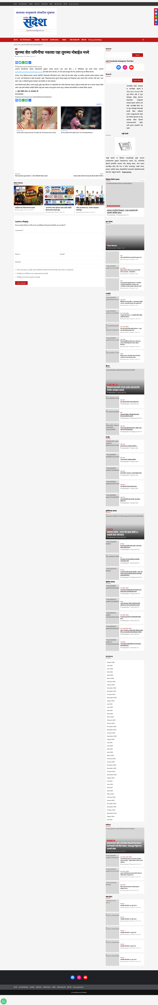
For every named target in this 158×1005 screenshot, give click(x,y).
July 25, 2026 (134, 620)
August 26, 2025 (134, 876)
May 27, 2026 (120, 537)
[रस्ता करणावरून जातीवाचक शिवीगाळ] (112, 459)
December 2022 (111, 803)
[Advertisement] (59, 152)
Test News (112, 245)
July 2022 (109, 819)
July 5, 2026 (28, 210)
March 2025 (110, 717)
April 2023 (110, 790)
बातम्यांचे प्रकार (44, 4)
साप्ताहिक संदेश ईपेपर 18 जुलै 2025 (128, 919)
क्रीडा (108, 384)
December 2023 (111, 765)
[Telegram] (156, 20)
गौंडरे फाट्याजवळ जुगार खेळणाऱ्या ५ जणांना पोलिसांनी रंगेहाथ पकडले (31, 175)
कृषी (108, 529)
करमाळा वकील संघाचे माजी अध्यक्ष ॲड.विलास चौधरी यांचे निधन (88, 175)
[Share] (156, 23)
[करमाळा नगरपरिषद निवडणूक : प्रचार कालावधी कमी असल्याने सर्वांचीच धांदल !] (125, 195)
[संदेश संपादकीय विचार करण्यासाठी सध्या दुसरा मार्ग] (112, 257)
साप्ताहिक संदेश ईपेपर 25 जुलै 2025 (128, 905)
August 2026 (110, 662)
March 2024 (110, 755)
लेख (16, 48)
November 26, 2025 (135, 577)
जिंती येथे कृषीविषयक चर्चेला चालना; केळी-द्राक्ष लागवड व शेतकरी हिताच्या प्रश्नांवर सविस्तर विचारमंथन (130, 342)
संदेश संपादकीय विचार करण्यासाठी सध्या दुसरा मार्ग (130, 257)
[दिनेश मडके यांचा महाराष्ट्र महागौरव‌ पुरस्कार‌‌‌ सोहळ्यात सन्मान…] (112, 888)
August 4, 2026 (134, 359)
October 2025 (111, 694)
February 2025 (111, 720)
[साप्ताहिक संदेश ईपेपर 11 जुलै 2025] (112, 932)
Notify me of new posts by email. (28, 277)
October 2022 (111, 810)
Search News (137, 80)
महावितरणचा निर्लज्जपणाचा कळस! (25, 208)
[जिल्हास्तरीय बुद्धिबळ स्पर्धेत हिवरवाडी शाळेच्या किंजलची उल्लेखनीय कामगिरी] (112, 415)
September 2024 (112, 736)
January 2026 (111, 684)
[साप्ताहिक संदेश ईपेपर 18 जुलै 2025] (112, 919)
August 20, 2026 (134, 448)
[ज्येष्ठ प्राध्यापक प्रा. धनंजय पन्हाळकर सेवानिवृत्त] (89, 195)
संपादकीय (31, 4)
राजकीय (118, 205)
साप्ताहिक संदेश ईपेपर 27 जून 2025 (128, 959)
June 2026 (110, 668)
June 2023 (110, 784)
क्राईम (121, 444)
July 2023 (109, 781)
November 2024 (111, 729)
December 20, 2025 (135, 431)
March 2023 (110, 794)
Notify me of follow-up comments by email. (32, 273)
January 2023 (111, 800)
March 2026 (110, 678)
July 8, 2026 (133, 647)
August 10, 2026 (134, 318)
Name (17, 254)
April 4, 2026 (134, 403)
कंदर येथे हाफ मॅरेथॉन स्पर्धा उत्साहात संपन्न (129, 402)
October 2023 (111, 771)
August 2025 (110, 701)
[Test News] (125, 237)
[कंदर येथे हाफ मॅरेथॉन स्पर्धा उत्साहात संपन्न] (112, 402)
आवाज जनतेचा (109, 205)
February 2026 (111, 681)
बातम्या (115, 205)
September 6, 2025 (135, 864)
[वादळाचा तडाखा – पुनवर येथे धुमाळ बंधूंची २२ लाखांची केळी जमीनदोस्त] (125, 526)
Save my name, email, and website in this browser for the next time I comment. (45, 270)
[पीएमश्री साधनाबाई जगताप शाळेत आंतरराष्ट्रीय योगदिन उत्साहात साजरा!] (125, 381)
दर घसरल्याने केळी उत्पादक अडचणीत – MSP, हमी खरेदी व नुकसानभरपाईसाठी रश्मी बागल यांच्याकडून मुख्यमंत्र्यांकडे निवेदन (131, 573)
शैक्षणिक (115, 384)
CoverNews (75, 992)
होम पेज (15, 4)
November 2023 (111, 768)
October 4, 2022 (29, 56)
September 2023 (112, 774)
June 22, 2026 (121, 392)
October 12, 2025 (134, 907)
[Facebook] (156, 10)
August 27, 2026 (121, 248)
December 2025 (111, 688)
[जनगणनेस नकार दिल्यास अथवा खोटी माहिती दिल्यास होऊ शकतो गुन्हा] (59, 195)
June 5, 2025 (134, 890)
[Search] (143, 39)
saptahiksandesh (20, 56)
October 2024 (111, 733)
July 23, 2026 (134, 634)
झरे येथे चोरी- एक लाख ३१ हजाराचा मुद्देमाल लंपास (131, 473)
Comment (19, 230)
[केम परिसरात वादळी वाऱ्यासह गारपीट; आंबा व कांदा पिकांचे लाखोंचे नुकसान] (112, 546)
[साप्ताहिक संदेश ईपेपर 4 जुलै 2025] (112, 946)
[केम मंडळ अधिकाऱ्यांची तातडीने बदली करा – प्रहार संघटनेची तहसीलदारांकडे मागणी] (112, 329)
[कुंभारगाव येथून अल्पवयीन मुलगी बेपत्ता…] (112, 446)
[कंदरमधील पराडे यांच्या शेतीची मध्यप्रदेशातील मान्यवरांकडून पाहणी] (112, 560)
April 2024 (110, 752)
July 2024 (109, 742)
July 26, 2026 (134, 607)
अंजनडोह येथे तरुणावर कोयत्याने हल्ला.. (128, 486)
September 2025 (112, 697)
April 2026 (110, 675)
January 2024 (111, 762)
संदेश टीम (65, 4)
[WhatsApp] (156, 16)
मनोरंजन (108, 840)
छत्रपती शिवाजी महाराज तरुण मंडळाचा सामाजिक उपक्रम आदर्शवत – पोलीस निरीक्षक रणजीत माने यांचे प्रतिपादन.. (131, 860)
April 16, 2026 (134, 562)
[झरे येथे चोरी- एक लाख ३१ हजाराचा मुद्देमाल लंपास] (112, 473)
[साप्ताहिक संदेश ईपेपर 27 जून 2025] (112, 959)
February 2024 (111, 758)
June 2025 (110, 707)
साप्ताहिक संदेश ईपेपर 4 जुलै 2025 (128, 946)
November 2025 (111, 691)
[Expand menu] (31, 40)
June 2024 (110, 745)
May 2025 (110, 710)
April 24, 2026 (134, 549)
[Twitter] (156, 13)
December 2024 (111, 726)
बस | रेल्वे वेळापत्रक (23, 4)
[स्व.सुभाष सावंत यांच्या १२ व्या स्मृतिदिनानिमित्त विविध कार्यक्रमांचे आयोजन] (112, 316)
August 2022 (110, 816)
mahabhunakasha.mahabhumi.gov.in (28, 72)
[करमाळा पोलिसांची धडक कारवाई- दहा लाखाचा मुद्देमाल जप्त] (112, 500)
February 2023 (111, 797)
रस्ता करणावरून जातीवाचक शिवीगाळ (128, 459)
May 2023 (110, 787)
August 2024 (110, 739)
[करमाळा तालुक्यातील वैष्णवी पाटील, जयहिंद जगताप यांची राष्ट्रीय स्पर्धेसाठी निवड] (112, 429)
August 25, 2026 (134, 305)
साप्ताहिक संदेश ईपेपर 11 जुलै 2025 (128, 932)
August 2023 (110, 778)
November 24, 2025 (122, 214)
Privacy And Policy (74, 4)
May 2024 (110, 749)
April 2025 (110, 713)
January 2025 (111, 723)
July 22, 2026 (120, 851)
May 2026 (110, 672)
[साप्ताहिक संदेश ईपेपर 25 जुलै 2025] (112, 906)
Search (108, 49)
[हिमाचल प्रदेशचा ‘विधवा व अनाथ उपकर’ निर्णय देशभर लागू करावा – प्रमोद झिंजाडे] (112, 271)
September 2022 (112, 813)
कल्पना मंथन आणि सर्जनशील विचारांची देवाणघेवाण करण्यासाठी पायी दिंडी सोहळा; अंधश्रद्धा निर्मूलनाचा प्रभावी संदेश (124, 846)
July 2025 (109, 704)
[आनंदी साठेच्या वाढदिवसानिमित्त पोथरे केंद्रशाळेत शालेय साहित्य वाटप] (112, 645)
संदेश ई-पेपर (37, 4)
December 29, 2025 (135, 418)
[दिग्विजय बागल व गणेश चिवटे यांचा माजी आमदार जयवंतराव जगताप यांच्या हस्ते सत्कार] (112, 356)
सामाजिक (124, 268)
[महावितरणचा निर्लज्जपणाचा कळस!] (28, 195)
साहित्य (51, 4)
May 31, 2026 (59, 212)
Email (62, 254)
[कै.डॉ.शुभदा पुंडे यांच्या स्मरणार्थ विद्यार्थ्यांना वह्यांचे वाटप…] (112, 618)
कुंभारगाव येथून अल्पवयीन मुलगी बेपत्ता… (128, 446)
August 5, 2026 (134, 332)
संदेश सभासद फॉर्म (58, 4)
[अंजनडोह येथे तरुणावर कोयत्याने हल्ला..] (112, 486)
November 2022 (111, 806)
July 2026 (109, 665)
